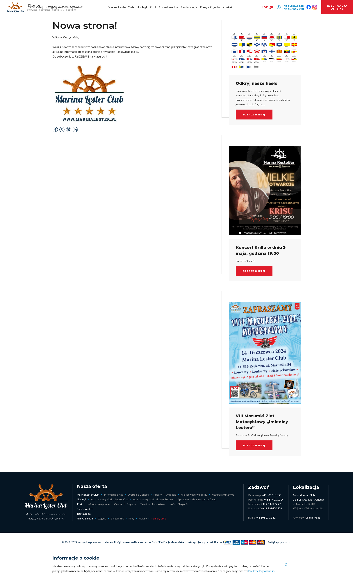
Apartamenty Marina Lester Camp (196, 499)
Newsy (143, 518)
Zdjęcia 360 (117, 518)
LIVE (265, 7)
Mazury (158, 494)
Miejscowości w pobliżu (194, 494)
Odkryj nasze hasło (256, 83)
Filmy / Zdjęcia (85, 518)
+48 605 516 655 (271, 495)
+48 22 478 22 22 (271, 503)
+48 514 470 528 (272, 508)
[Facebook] (308, 7)
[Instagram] (314, 7)
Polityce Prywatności (261, 571)
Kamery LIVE (158, 518)
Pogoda (131, 504)
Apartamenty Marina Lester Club (110, 499)
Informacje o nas (113, 494)
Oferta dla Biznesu (138, 494)
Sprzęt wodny (85, 508)
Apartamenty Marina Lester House (153, 499)
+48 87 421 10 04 (274, 499)
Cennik (118, 504)
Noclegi (81, 499)
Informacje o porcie (99, 504)
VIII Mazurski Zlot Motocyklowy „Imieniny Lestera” (262, 421)
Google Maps (312, 517)
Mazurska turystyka (223, 494)
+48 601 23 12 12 (266, 517)
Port (79, 504)
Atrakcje (171, 494)
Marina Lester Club (88, 494)
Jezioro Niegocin (178, 504)
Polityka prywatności (279, 542)
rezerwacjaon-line (337, 7)
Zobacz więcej (254, 114)
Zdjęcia (102, 518)
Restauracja (84, 513)
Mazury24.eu (178, 542)
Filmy (131, 518)
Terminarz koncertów (152, 504)
